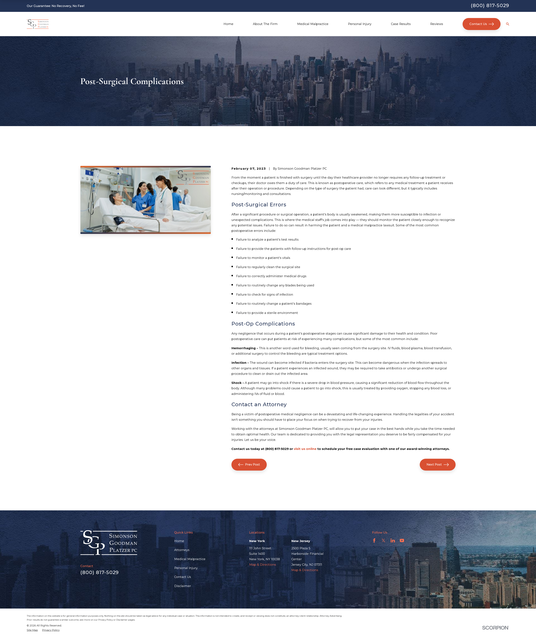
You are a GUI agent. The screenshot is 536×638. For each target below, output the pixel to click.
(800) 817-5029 (490, 5)
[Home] (38, 24)
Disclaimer (182, 586)
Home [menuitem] (228, 24)
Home (179, 541)
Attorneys (181, 550)
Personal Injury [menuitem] (359, 24)
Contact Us (478, 24)
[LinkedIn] (393, 540)
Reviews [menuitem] (436, 24)
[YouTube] (402, 540)
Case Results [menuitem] (401, 24)
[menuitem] (32, 630)
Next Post (434, 464)
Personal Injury (186, 568)
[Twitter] (383, 540)
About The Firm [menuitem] (265, 24)
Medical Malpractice (189, 559)
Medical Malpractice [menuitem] (312, 24)
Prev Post (252, 464)
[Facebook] (374, 540)
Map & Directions (262, 565)
